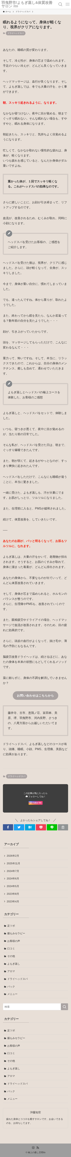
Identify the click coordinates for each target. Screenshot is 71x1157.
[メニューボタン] (67, 4)
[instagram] (33, 1147)
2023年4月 (13, 901)
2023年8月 (13, 893)
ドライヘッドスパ (16, 33)
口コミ (11, 948)
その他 (11, 956)
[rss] (37, 1147)
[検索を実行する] (64, 1006)
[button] (8, 827)
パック (11, 986)
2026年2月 (13, 855)
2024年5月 (13, 886)
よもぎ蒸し (13, 963)
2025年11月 (13, 863)
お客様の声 (13, 941)
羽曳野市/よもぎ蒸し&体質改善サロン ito (26, 4)
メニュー (12, 994)
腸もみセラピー (16, 933)
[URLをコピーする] (63, 827)
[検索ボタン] (60, 4)
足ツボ (11, 925)
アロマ (11, 971)
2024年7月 (13, 871)
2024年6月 (13, 878)
